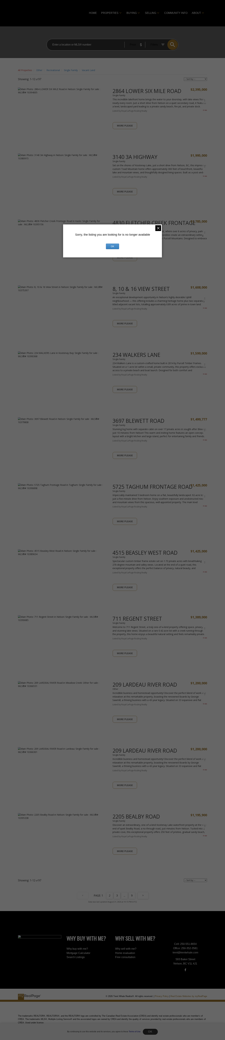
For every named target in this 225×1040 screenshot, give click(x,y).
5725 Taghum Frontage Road (152, 486)
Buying (132, 13)
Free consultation (125, 957)
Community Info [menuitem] (175, 13)
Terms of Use (135, 1031)
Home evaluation (125, 953)
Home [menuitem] (93, 13)
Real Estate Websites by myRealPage (188, 996)
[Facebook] (185, 970)
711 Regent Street (137, 618)
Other (39, 70)
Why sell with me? (125, 948)
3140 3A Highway (134, 156)
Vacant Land (88, 70)
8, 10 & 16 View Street (141, 288)
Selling (150, 13)
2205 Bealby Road (136, 816)
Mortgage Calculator (78, 953)
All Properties (25, 70)
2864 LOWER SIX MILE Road (146, 90)
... (124, 895)
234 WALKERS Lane (136, 354)
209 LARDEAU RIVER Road (144, 684)
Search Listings (76, 957)
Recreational (53, 70)
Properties (109, 13)
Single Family (71, 70)
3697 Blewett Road (138, 420)
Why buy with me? (77, 948)
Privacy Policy (162, 996)
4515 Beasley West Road (145, 552)
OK (150, 1031)
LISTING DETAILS (125, 125)
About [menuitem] (196, 13)
